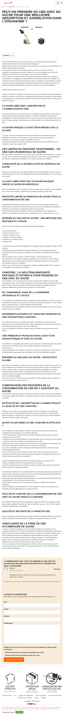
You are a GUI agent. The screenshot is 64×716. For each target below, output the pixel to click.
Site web (6, 616)
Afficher (12, 55)
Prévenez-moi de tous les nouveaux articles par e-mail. (22, 655)
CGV (15, 695)
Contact (36, 697)
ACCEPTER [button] (19, 712)
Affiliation (43, 697)
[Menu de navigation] (58, 2)
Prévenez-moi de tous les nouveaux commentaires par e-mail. (24, 652)
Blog (27, 6)
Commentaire (8, 623)
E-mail (6, 609)
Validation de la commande (25, 697)
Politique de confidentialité (26, 695)
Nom (6, 602)
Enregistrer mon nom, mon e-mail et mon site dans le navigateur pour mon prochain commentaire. (30, 648)
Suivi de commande (40, 695)
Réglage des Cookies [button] (8, 712)
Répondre (57, 569)
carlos (4, 6)
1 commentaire (20, 6)
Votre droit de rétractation (54, 695)
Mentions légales (7, 695)
